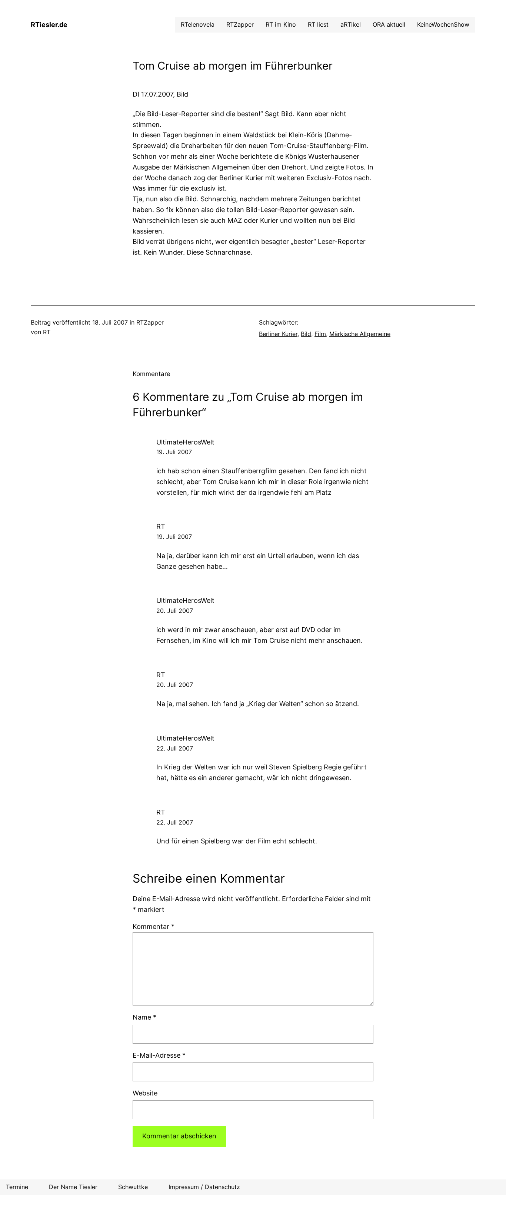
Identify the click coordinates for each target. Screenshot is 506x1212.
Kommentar (153, 926)
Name (144, 1017)
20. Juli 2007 (174, 610)
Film (320, 334)
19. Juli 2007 (174, 452)
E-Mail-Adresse (159, 1055)
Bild (306, 334)
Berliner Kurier (278, 334)
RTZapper (150, 322)
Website (145, 1093)
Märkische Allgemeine (359, 334)
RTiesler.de (49, 24)
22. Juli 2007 (174, 748)
